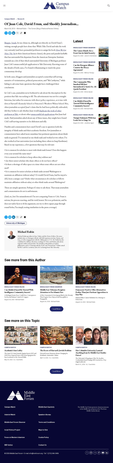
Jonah (13, 43)
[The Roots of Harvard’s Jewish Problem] (56, 335)
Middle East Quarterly (46, 407)
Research (21, 19)
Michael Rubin (21, 28)
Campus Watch (9, 19)
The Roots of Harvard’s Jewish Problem (55, 350)
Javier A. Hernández (90, 56)
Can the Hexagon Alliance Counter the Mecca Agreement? (83, 67)
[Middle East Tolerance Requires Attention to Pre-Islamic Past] (56, 275)
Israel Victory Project (12, 430)
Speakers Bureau (44, 415)
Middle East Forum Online (83, 79)
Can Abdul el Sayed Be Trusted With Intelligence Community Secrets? (83, 103)
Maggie (7, 43)
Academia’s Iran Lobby (13, 350)
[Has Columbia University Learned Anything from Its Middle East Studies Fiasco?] (92, 335)
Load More (56, 309)
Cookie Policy (43, 437)
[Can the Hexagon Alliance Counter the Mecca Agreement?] (104, 66)
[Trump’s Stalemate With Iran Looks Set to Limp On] (104, 119)
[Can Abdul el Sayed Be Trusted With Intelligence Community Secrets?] (104, 102)
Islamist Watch (9, 415)
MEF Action (8, 445)
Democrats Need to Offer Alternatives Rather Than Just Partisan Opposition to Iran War (92, 292)
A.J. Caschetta (18, 360)
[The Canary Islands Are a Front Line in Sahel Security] (104, 52)
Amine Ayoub (88, 92)
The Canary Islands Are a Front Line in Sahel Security (84, 51)
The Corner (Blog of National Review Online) (43, 28)
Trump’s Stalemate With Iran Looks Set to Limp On (84, 119)
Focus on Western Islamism (14, 437)
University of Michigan (15, 223)
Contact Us (42, 445)
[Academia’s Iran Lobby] (20, 335)
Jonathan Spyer (89, 123)
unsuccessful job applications (43, 114)
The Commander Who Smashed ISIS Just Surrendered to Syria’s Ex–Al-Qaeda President (85, 85)
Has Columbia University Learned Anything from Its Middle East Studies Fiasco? (91, 352)
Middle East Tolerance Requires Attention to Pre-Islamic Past (52, 290)
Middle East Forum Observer (84, 47)
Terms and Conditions (46, 422)
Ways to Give (43, 430)
